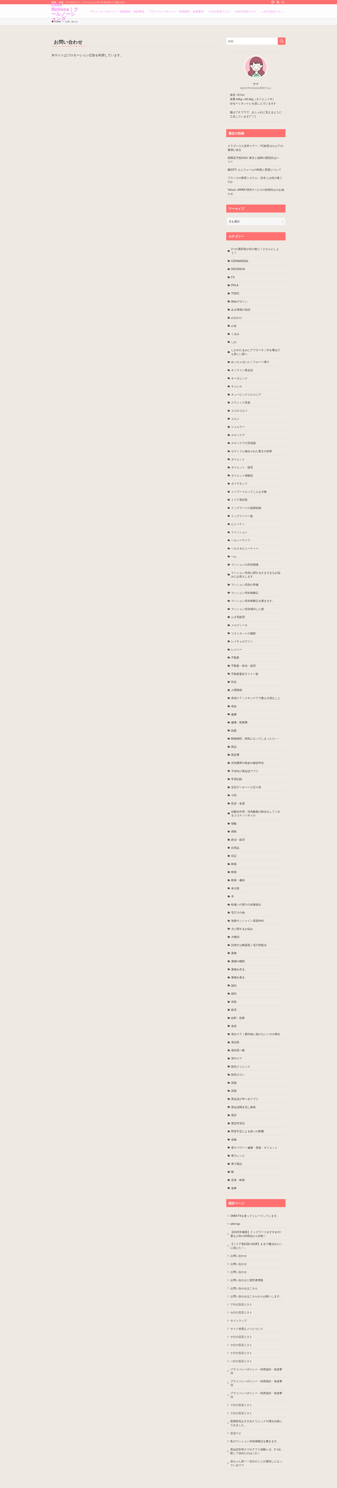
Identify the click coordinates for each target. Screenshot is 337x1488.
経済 (234, 1009)
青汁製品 (236, 1164)
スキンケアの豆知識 (243, 443)
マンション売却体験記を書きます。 (253, 601)
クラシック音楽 (240, 402)
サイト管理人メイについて (246, 1329)
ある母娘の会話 (240, 309)
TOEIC (235, 293)
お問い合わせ (238, 1256)
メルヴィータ (239, 625)
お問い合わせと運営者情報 (246, 1280)
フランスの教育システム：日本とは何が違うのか (255, 180)
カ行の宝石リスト (241, 1312)
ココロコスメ (239, 410)
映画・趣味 (238, 880)
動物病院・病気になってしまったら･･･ (255, 738)
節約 (234, 985)
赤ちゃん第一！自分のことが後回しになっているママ (256, 1463)
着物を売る (238, 969)
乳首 (234, 682)
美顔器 (235, 1042)
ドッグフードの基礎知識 (246, 508)
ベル (234, 556)
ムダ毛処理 (238, 617)
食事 (234, 1188)
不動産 (235, 657)
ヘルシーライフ (240, 540)
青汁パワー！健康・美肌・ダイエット (254, 1147)
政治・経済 (238, 839)
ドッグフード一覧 (242, 516)
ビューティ (238, 524)
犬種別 (235, 937)
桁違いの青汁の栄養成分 (246, 904)
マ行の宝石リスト (241, 1405)
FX (233, 277)
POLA (234, 285)
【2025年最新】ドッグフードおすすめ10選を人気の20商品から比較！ (255, 1234)
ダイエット (238, 459)
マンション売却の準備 (244, 584)
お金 (234, 325)
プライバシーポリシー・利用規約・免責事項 (256, 1371)
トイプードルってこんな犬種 (249, 491)
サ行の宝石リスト (241, 1337)
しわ (234, 342)
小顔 (234, 795)
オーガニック (239, 378)
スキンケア (238, 435)
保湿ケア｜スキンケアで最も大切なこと (255, 698)
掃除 (234, 831)
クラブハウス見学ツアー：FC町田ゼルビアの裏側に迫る (255, 148)
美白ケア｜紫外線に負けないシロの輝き (255, 1034)
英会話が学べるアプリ (244, 1099)
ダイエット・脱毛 (242, 467)
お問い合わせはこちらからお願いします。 (256, 1296)
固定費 (235, 754)
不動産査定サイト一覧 (244, 674)
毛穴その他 (238, 912)
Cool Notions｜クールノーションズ (65, 11)
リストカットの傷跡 (243, 633)
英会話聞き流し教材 (243, 1107)
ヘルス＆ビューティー (244, 548)
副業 (234, 730)
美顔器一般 (238, 1050)
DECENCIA (238, 269)
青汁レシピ (238, 1155)
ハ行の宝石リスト (241, 1361)
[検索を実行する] (282, 41)
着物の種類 (238, 961)
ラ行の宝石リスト (241, 1413)
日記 (234, 856)
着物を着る (238, 977)
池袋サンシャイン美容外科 (247, 920)
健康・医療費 (239, 722)
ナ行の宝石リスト (241, 1353)
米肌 (234, 1001)
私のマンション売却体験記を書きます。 (254, 1441)
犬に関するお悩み (242, 929)
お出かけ (236, 317)
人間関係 (236, 690)
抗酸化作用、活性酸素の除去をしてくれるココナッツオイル (255, 813)
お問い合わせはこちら (244, 1288)
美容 (234, 1026)
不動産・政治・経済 (243, 665)
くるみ (235, 334)
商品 (234, 746)
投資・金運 (238, 803)
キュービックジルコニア (246, 394)
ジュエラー (238, 427)
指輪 (234, 823)
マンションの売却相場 (244, 564)
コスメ (235, 419)
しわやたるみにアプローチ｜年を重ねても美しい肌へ (255, 352)
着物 (234, 953)
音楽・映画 (238, 1180)
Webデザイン (239, 301)
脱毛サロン (238, 1074)
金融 (234, 1139)
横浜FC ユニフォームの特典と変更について (254, 169)
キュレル (236, 386)
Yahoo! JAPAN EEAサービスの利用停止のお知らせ (256, 191)
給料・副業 (238, 1018)
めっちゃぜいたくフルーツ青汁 (250, 362)
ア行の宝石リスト (241, 1304)
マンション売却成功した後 (247, 609)
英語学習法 (238, 1123)
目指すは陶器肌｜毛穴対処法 (249, 945)
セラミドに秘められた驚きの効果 (251, 451)
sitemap (235, 1224)
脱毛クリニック (240, 1066)
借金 (234, 706)
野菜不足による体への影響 (247, 1131)
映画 (234, 864)
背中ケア (236, 1058)
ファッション (239, 532)
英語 (234, 1115)
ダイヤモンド (239, 483)
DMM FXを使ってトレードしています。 (254, 1216)
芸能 (234, 1083)
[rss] (277, 2)
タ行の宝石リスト (241, 1345)
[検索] (283, 2)
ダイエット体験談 (242, 475)
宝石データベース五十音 (246, 787)
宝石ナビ (235, 1433)
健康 (234, 714)
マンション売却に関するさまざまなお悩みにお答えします (255, 574)
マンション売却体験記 (244, 593)
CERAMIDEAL (240, 261)
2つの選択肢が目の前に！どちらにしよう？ (255, 251)
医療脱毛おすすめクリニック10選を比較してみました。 (256, 1423)
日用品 (235, 848)
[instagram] (272, 2)
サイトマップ (238, 1320)
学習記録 (236, 779)
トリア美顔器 (239, 499)
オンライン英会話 (242, 370)
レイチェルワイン (242, 641)
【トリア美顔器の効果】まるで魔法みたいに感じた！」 (256, 1246)
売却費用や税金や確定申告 (247, 763)
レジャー (236, 649)
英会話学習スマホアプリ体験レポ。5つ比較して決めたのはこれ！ (255, 1451)
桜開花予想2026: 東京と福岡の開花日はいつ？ (253, 159)
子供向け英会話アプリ (244, 771)
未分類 (235, 888)
